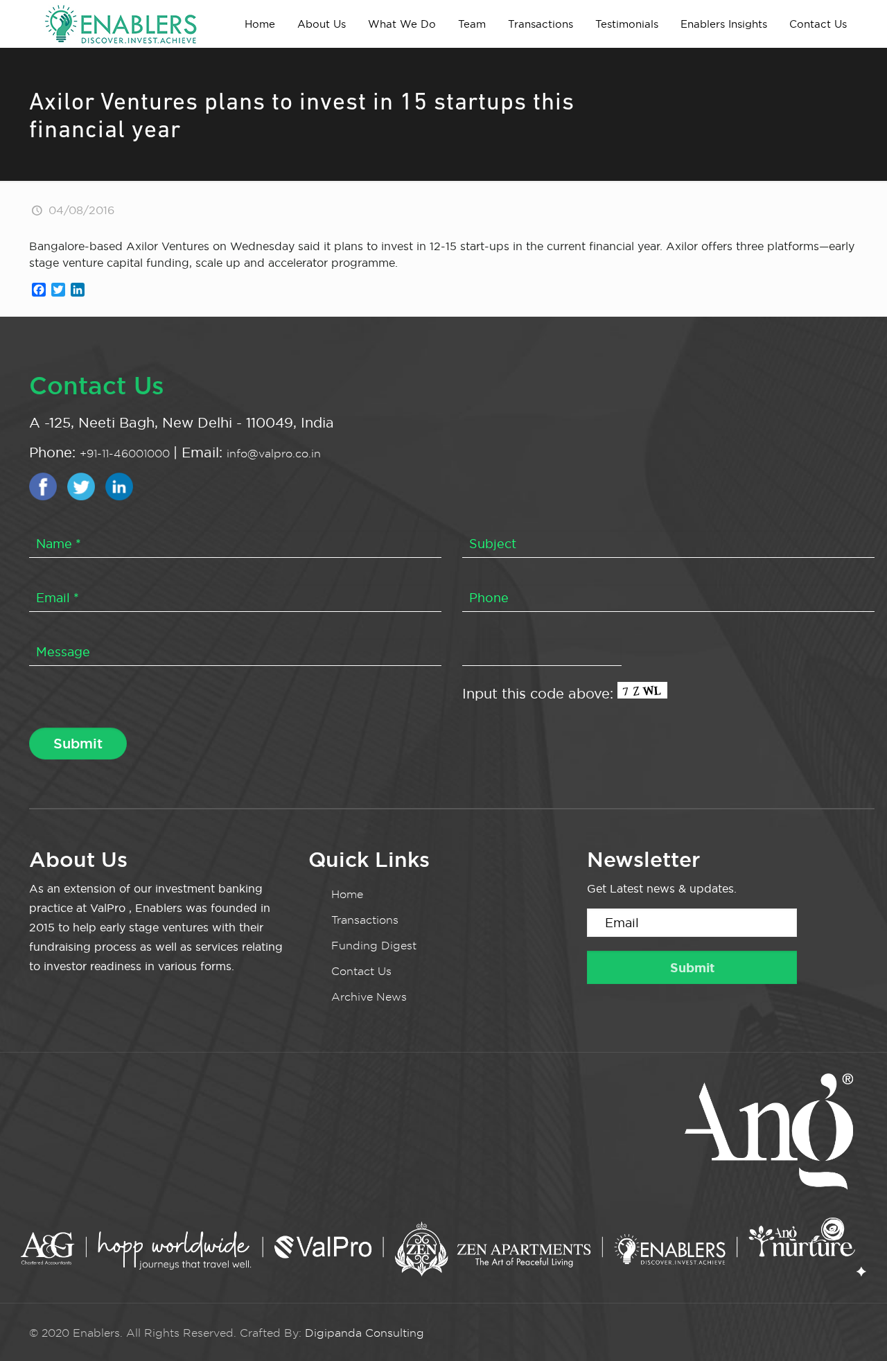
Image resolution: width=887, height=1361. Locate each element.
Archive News (369, 997)
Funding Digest (373, 945)
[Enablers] (120, 23)
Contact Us (361, 971)
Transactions (364, 920)
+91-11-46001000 (126, 453)
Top (854, 1328)
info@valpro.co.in (274, 453)
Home (347, 894)
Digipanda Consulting (364, 1333)
